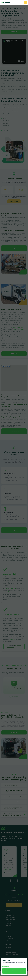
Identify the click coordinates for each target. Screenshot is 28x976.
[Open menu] (25, 2)
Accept (14, 971)
